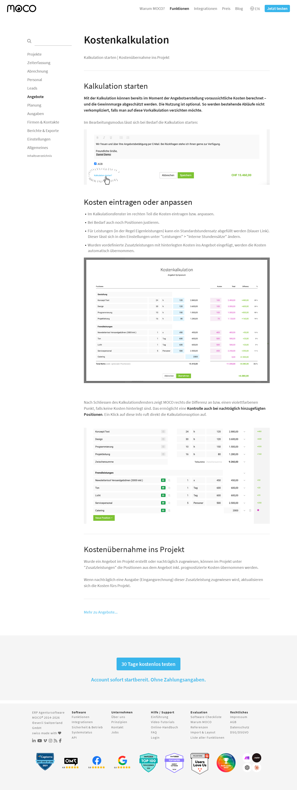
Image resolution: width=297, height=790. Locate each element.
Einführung (159, 717)
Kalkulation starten (100, 57)
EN (257, 8)
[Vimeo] (45, 741)
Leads (32, 88)
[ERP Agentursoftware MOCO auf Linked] (34, 741)
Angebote (35, 96)
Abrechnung (37, 71)
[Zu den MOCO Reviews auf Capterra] (45, 761)
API (74, 737)
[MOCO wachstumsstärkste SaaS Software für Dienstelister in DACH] (226, 762)
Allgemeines (37, 147)
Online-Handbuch (164, 727)
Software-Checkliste (206, 717)
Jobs (115, 732)
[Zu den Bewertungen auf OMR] (71, 762)
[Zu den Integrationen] (252, 762)
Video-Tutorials (163, 722)
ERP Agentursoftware (48, 712)
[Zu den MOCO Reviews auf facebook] (96, 762)
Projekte (34, 54)
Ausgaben (35, 113)
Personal (34, 79)
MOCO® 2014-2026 (46, 717)
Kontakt (117, 727)
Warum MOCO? (152, 8)
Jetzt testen (277, 8)
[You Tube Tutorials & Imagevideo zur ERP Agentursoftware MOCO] (39, 741)
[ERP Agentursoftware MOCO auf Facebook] (60, 741)
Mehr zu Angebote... (101, 612)
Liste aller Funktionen (207, 737)
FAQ (154, 732)
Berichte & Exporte (43, 130)
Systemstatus (82, 732)
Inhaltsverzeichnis (39, 156)
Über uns (118, 717)
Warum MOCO (201, 722)
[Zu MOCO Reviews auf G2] (200, 764)
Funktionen (179, 8)
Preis (226, 8)
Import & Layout (203, 732)
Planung (34, 105)
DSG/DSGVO (239, 732)
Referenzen (199, 727)
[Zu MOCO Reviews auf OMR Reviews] (148, 762)
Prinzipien (119, 722)
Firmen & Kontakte (43, 122)
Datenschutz (239, 727)
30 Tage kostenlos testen (148, 664)
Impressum (238, 717)
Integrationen (205, 8)
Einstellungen (39, 139)
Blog (239, 8)
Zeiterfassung (38, 62)
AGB (233, 722)
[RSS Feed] (55, 741)
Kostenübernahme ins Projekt (144, 57)
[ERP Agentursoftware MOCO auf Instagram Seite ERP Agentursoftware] (50, 741)
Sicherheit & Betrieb (87, 727)
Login (155, 737)
